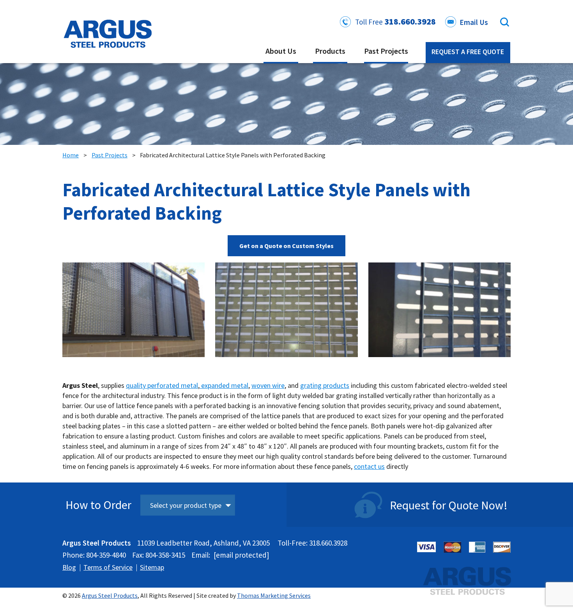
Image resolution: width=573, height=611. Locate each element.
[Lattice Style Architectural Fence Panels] (439, 311)
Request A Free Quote (468, 51)
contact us (369, 466)
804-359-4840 (106, 555)
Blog (69, 567)
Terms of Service (108, 567)
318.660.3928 (410, 21)
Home (70, 155)
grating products (324, 385)
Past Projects (109, 155)
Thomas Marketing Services (274, 595)
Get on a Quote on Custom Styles (286, 246)
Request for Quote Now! (449, 505)
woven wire (268, 385)
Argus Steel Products (110, 595)
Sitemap (152, 567)
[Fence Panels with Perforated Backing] (286, 311)
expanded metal (224, 385)
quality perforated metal (162, 385)
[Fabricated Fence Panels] (133, 311)
